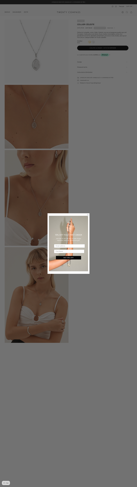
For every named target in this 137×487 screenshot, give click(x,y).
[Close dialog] (88, 215)
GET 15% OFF (68, 258)
